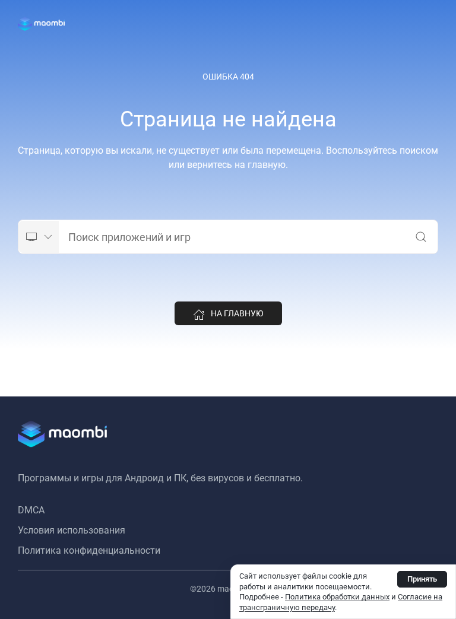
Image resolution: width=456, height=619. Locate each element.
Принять (422, 578)
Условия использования (71, 530)
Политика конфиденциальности (89, 550)
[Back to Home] (41, 23)
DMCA (31, 510)
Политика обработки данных (337, 596)
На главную (237, 313)
